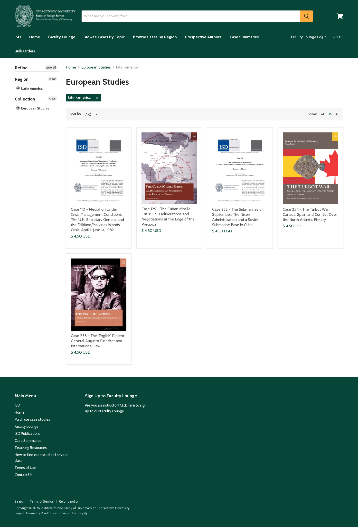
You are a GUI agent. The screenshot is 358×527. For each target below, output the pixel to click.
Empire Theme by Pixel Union (36, 513)
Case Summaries (244, 37)
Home (34, 37)
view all (51, 67)
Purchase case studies (32, 419)
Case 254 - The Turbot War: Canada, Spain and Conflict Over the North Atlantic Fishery (310, 214)
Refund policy (69, 501)
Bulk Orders (25, 51)
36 (330, 114)
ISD (18, 37)
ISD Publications (27, 433)
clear (52, 78)
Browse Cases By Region (155, 37)
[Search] (306, 16)
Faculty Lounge (61, 37)
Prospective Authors (203, 37)
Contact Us (23, 475)
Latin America (31, 88)
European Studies (34, 108)
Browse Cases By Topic (104, 37)
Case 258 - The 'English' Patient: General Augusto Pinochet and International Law (98, 340)
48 (337, 114)
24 (322, 114)
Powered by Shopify (73, 513)
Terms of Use (25, 468)
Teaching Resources (31, 448)
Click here (127, 405)
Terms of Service (42, 501)
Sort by (75, 114)
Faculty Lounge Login (309, 37)
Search (19, 501)
